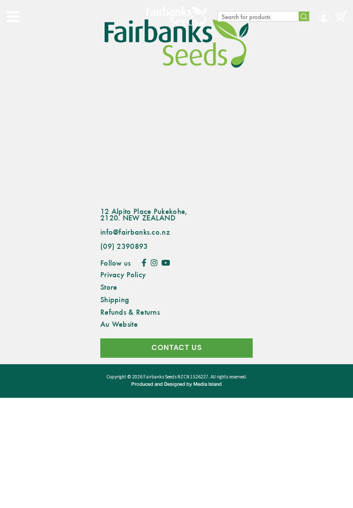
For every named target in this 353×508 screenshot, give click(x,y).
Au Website (119, 324)
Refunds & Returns (130, 312)
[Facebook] (144, 262)
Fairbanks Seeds (159, 377)
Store (109, 287)
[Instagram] (154, 262)
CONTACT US (177, 347)
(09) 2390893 (124, 246)
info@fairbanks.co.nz (135, 231)
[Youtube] (165, 262)
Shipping (114, 299)
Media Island (207, 384)
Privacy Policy (123, 274)
